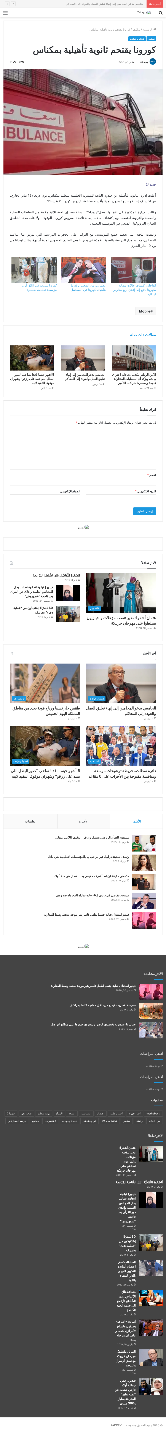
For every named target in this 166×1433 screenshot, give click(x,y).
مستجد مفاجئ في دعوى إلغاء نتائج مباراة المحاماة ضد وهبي (92, 895)
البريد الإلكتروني (145, 491)
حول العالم (154, 1120)
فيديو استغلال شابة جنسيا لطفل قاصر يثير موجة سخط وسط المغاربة (86, 914)
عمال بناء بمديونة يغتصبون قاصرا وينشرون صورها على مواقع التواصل (93, 1024)
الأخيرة (83, 821)
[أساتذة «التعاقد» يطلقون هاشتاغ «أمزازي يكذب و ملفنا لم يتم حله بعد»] (151, 1328)
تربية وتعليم (44, 1113)
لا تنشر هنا (50, 1120)
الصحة (72, 1113)
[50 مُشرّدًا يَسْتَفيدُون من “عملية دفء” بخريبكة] (68, 614)
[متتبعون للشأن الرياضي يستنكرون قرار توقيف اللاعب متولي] (144, 843)
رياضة (139, 1120)
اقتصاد (100, 1113)
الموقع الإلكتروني (70, 491)
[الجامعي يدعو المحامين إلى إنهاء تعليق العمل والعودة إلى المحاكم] (83, 358)
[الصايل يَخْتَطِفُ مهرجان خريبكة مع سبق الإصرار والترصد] (151, 1357)
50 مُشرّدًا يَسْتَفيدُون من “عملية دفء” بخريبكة (127, 1243)
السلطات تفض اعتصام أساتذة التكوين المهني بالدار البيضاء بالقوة (127, 1271)
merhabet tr (153, 1113)
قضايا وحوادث (137, 38)
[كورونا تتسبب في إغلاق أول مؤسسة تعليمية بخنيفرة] (34, 270)
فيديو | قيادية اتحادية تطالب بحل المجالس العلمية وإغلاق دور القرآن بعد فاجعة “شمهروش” (31, 591)
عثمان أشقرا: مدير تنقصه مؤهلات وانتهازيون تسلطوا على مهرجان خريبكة (121, 620)
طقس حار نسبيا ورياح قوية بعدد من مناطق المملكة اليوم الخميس (105, 3)
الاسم (151, 475)
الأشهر (136, 821)
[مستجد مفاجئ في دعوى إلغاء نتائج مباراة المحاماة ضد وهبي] (144, 901)
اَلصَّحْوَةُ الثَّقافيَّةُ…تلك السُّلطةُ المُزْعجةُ (56, 575)
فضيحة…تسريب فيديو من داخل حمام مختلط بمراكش (103, 1005)
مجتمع (35, 1120)
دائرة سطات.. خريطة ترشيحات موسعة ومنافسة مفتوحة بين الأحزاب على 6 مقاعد (122, 773)
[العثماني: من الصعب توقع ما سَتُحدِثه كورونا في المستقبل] (84, 270)
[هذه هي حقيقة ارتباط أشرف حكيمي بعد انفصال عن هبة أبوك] (144, 882)
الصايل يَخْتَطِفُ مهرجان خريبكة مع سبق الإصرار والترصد (126, 1358)
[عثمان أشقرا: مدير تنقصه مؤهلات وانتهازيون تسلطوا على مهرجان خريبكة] (151, 1154)
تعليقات (30, 821)
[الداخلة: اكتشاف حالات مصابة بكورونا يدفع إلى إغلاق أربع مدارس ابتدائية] (133, 270)
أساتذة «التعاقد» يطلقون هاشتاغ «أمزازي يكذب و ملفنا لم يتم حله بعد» (125, 1331)
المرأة (59, 1113)
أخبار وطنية (116, 1113)
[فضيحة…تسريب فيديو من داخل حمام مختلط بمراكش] (151, 1011)
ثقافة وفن (26, 1113)
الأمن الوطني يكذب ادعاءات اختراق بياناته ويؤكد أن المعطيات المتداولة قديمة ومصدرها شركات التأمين (134, 378)
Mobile (144, 311)
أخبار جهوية (134, 1113)
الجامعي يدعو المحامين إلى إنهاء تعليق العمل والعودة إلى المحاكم (85, 376)
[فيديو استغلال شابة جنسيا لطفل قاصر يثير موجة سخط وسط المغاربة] (144, 920)
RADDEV (116, 1425)
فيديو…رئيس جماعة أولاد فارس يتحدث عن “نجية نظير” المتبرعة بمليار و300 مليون (125, 1391)
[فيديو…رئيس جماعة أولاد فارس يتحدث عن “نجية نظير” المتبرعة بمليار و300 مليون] (151, 1386)
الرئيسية (148, 29)
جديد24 (11, 1113)
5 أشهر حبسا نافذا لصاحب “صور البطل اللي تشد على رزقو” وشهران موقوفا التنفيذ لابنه (32, 378)
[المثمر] (83, 527)
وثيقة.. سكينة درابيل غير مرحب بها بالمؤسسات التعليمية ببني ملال (88, 857)
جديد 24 (144, 61)
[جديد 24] (144, 12)
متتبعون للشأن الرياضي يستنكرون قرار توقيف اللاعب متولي (92, 837)
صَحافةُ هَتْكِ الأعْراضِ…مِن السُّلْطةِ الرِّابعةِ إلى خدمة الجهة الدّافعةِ (126, 1301)
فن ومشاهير (89, 1120)
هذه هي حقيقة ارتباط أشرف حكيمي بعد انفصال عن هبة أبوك (91, 876)
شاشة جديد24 (109, 1120)
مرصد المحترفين (17, 1120)
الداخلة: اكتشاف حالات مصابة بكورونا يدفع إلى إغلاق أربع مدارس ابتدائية (134, 289)
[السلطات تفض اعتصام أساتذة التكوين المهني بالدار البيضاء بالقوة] (151, 1268)
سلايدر (136, 29)
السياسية (86, 1113)
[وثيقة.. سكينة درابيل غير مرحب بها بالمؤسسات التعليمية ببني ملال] (144, 863)
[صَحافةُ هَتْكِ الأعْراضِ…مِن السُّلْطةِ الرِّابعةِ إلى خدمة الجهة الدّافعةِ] (151, 1298)
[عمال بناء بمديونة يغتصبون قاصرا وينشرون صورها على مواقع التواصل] (151, 1030)
